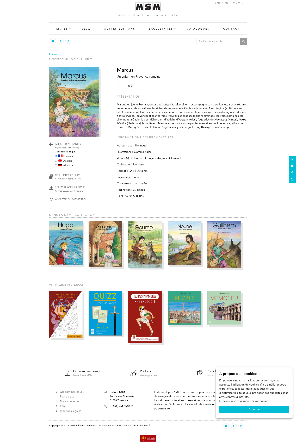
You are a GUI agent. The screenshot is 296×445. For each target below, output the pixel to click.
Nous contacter (69, 401)
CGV (63, 406)
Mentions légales (70, 411)
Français (68, 156)
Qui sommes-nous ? (72, 391)
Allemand (68, 165)
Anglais (67, 160)
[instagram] (68, 41)
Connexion (221, 3)
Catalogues (198, 28)
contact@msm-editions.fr (137, 425)
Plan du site (67, 396)
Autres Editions (119, 28)
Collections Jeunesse (63, 59)
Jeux (86, 28)
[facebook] (60, 41)
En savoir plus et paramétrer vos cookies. (244, 401)
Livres (62, 28)
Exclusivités (161, 28)
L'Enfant (86, 59)
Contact (231, 28)
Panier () (238, 3)
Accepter (254, 409)
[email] (53, 41)
